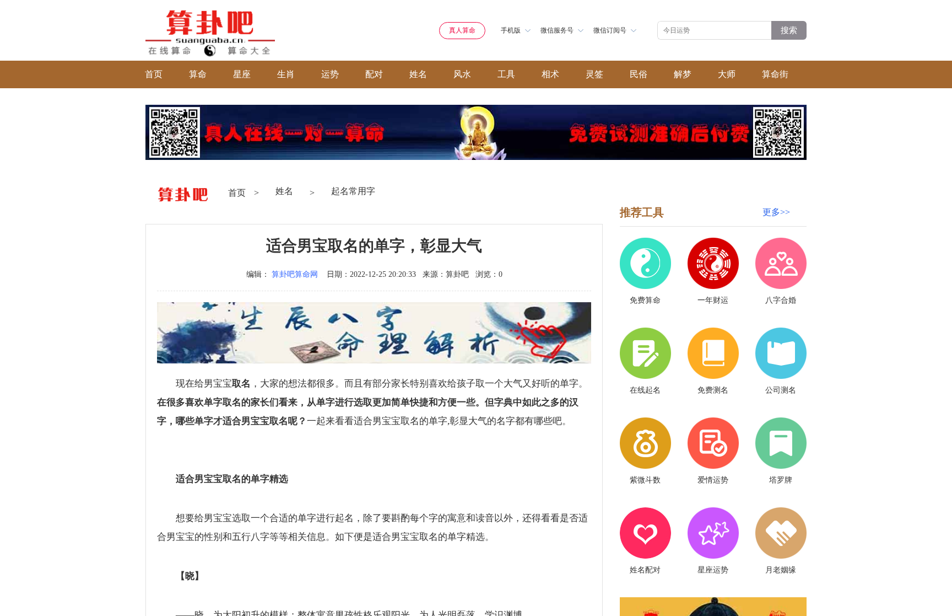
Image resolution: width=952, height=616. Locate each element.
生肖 (286, 74)
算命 (198, 74)
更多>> (776, 212)
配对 (374, 74)
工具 (506, 74)
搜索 (789, 30)
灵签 (594, 74)
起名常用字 (353, 191)
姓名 (418, 74)
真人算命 (462, 30)
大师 (726, 74)
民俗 (638, 74)
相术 (550, 74)
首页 (154, 74)
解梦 (682, 74)
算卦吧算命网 (295, 274)
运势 (330, 74)
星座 (242, 74)
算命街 (775, 74)
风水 (462, 74)
